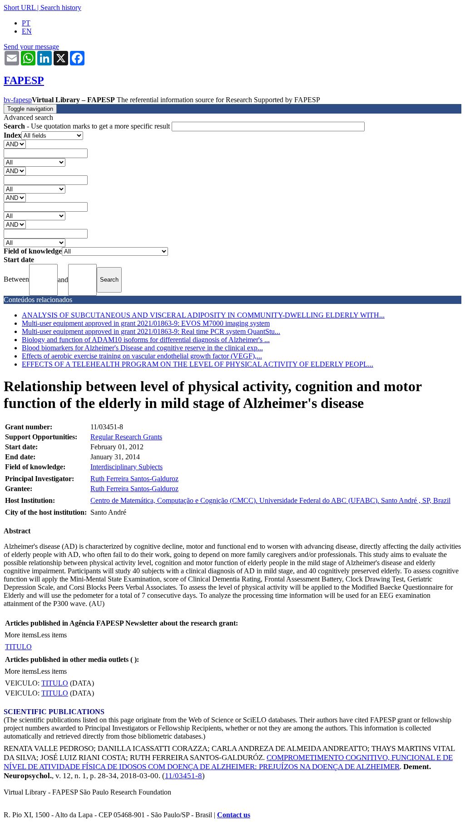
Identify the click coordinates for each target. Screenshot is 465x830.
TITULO (18, 647)
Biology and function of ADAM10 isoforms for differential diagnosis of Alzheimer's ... (146, 339)
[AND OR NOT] (15, 144)
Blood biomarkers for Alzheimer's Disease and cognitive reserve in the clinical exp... (142, 348)
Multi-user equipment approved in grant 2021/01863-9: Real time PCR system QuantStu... (151, 331)
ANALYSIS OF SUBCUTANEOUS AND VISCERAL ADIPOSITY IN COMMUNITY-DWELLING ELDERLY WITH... (203, 315)
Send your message (31, 46)
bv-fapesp (18, 100)
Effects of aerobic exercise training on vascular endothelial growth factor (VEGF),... (142, 356)
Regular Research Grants (126, 437)
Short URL (19, 7)
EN (27, 31)
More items (21, 635)
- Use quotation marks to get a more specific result (88, 126)
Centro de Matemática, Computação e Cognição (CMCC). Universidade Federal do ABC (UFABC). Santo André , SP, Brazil (270, 500)
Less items (52, 635)
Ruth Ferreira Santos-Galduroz (134, 478)
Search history (60, 7)
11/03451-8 (183, 775)
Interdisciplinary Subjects (126, 467)
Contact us (233, 815)
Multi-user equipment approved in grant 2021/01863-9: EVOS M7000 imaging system (146, 323)
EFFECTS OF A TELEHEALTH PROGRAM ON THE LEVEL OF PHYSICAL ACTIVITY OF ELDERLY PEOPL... (197, 364)
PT (26, 23)
